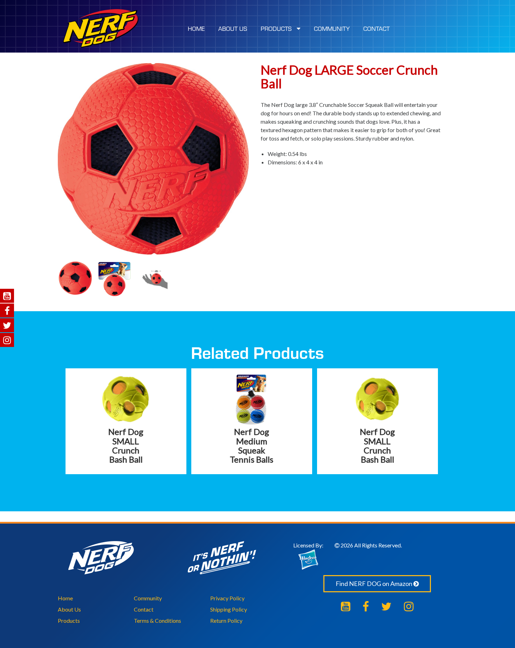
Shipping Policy (228, 609)
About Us (69, 609)
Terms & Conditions (157, 620)
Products (69, 620)
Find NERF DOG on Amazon (374, 583)
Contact (143, 609)
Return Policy (226, 620)
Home (65, 598)
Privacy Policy (227, 598)
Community (148, 598)
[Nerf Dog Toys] (100, 28)
